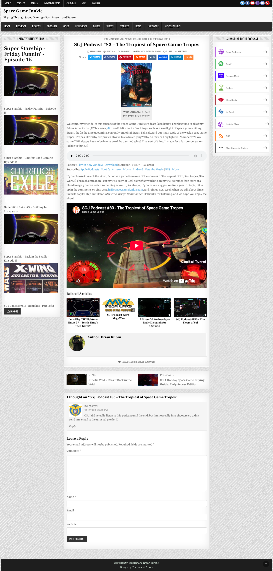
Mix (190, 57)
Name (71, 496)
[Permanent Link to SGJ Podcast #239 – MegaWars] (118, 305)
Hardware (153, 26)
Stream (34, 3)
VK (154, 57)
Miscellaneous (172, 26)
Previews (21, 26)
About (8, 3)
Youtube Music (154, 169)
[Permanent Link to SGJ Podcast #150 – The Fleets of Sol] (190, 307)
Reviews (36, 26)
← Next (93, 375)
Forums (96, 3)
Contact (21, 3)
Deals (138, 26)
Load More (12, 311)
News (7, 26)
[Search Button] (267, 3)
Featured (124, 26)
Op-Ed (66, 26)
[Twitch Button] (257, 3)
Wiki (84, 3)
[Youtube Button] (252, 3)
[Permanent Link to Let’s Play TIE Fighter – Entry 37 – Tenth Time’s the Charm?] (83, 307)
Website (72, 524)
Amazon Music (121, 169)
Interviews (81, 26)
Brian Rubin (95, 51)
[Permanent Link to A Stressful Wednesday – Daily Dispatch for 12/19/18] (154, 307)
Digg (164, 57)
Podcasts (52, 26)
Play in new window (90, 164)
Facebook (111, 57)
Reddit (142, 57)
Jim (109, 128)
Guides (96, 26)
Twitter (96, 57)
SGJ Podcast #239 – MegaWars (119, 316)
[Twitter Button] (242, 3)
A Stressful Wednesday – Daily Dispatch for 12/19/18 (154, 323)
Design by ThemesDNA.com (136, 567)
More (175, 169)
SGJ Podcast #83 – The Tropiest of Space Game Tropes (136, 44)
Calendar (71, 3)
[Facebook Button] (247, 3)
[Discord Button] (262, 3)
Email (71, 510)
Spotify (105, 169)
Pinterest (127, 57)
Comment (74, 450)
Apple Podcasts (89, 169)
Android (138, 169)
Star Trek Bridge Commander (142, 361)
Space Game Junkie (23, 11)
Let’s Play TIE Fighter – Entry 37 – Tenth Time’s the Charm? (83, 323)
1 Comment (126, 51)
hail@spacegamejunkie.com (125, 189)
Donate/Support (52, 3)
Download (111, 164)
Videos (110, 26)
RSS (167, 169)
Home (106, 39)
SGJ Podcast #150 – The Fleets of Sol (190, 321)
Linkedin (177, 57)
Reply (72, 426)
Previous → (167, 375)
